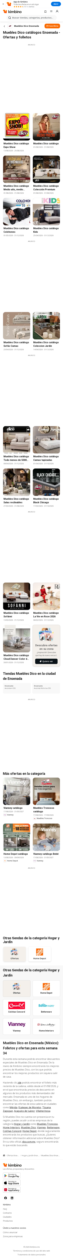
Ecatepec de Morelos (29, 1107)
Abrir (55, 4)
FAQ (5, 1209)
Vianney (41, 1127)
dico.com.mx (28, 1141)
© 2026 (31, 1247)
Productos (8, 1220)
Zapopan (8, 1111)
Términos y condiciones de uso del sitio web (31, 1251)
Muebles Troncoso (47, 1124)
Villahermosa (43, 1111)
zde (19, 1082)
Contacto (7, 1212)
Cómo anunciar (10, 1232)
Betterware (53, 1127)
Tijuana (46, 1107)
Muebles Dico (28, 1127)
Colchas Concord (12, 1131)
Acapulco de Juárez (24, 1111)
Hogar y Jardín (22, 1124)
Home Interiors (11, 1127)
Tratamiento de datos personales (32, 1255)
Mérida (13, 1107)
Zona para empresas (13, 1236)
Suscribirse (53, 26)
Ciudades (7, 1216)
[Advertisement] (31, 77)
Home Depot (29, 1131)
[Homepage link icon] (4, 1155)
